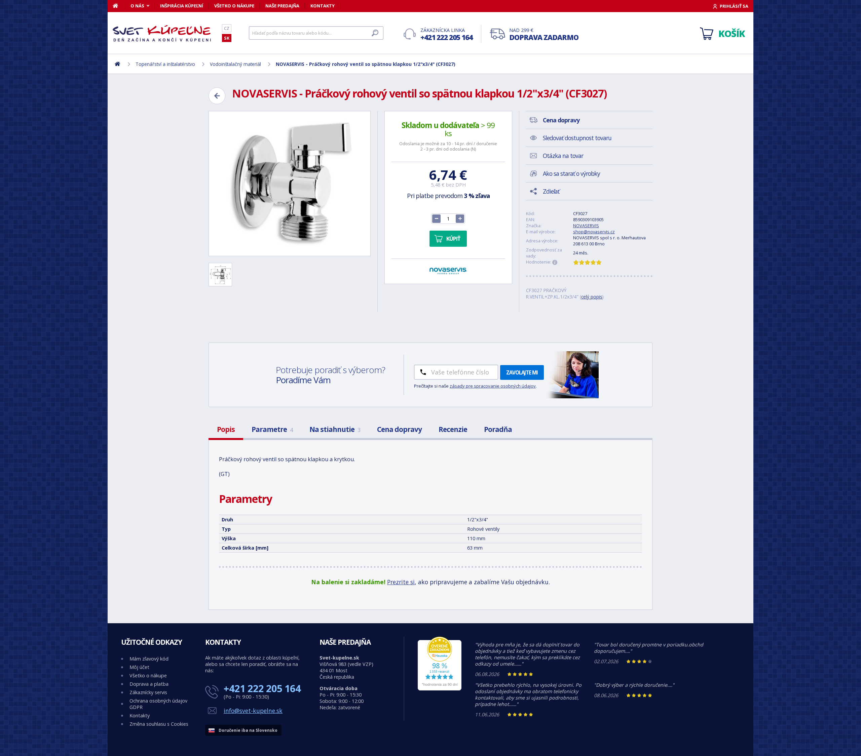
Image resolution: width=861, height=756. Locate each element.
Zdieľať (551, 191)
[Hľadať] (375, 33)
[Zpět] (217, 95)
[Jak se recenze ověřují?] (555, 262)
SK (226, 38)
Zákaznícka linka (446, 34)
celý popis (591, 296)
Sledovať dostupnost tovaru (577, 138)
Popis (226, 429)
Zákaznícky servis (148, 692)
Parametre (272, 429)
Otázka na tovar (563, 156)
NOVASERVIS (586, 226)
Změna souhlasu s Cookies (158, 724)
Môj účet (139, 667)
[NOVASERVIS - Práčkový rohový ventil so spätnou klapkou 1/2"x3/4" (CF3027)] (289, 183)
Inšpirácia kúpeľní (181, 6)
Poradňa (498, 429)
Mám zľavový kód (149, 658)
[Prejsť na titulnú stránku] (163, 33)
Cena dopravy (399, 429)
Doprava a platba (149, 684)
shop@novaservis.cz (594, 232)
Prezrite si (401, 582)
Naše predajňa (282, 6)
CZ (226, 28)
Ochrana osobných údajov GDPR (158, 704)
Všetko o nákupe (234, 6)
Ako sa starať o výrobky (571, 173)
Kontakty (322, 6)
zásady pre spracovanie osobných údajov (493, 386)
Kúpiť (453, 238)
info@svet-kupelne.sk (253, 711)
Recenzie (453, 429)
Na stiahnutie (334, 429)
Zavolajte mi (522, 372)
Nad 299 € (543, 34)
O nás (137, 6)
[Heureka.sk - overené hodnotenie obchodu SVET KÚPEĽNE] (439, 688)
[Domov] (119, 5)
